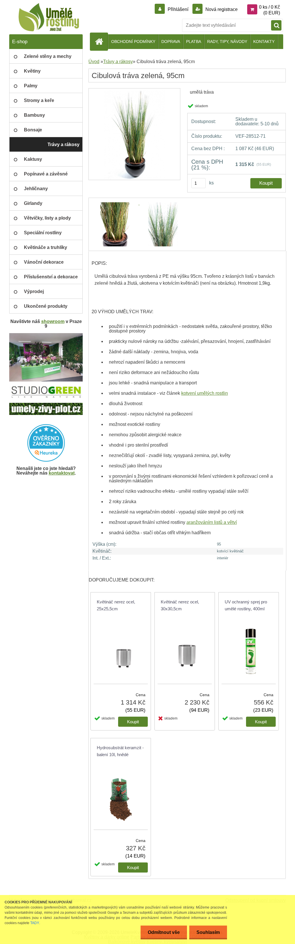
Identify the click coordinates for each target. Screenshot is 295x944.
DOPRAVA (170, 41)
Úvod (93, 61)
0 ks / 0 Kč (269, 7)
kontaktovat (62, 473)
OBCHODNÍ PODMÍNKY (133, 41)
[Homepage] (101, 41)
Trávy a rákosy (118, 61)
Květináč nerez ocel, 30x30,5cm (180, 605)
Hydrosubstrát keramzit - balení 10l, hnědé (120, 751)
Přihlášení (178, 9)
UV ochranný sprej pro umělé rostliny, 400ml (246, 605)
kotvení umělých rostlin (204, 393)
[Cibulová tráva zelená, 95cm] (134, 90)
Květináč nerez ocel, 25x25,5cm (116, 605)
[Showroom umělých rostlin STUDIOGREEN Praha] (46, 335)
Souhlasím (208, 932)
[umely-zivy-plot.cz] (46, 405)
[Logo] (48, 17)
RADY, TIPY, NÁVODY (227, 41)
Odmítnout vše (164, 932)
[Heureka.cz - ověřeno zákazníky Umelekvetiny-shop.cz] (46, 443)
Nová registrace (221, 9)
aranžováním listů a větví (211, 522)
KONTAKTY (264, 41)
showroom (53, 321)
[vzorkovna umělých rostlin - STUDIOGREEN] (46, 388)
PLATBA (193, 41)
